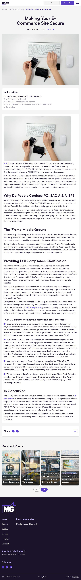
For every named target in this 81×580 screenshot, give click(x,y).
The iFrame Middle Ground (15, 99)
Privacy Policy (42, 577)
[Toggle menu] (77, 3)
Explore (5, 524)
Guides (5, 529)
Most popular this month (27, 524)
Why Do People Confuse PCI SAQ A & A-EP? (24, 96)
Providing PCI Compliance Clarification (19, 102)
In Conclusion (9, 107)
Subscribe (67, 3)
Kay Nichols (49, 29)
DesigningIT (75, 577)
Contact (5, 544)
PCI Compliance (34, 307)
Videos (5, 534)
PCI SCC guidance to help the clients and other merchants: (28, 104)
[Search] (45, 3)
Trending (5, 539)
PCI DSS (7, 163)
